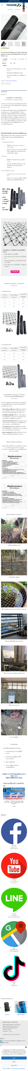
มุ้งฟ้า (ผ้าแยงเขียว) (20, 1014)
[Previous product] (15, 12)
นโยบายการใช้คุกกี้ (6, 1068)
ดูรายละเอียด (14, 1065)
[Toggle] (4, 751)
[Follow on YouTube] (24, 10)
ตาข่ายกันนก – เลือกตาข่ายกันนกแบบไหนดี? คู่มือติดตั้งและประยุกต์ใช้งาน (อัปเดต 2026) (14, 802)
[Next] (25, 27)
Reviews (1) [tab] (3, 94)
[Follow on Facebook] (24, 4)
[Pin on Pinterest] (9, 84)
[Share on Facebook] (5, 84)
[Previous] (3, 27)
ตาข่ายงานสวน (17, 9)
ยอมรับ (14, 1058)
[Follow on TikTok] (24, 6)
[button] (26, 1047)
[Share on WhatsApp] (2, 84)
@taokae (8, 1040)
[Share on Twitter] (7, 84)
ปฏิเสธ (13, 1061)
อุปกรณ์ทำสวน (10, 9)
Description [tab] (4, 91)
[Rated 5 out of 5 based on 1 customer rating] (14, 50)
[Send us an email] (24, 8)
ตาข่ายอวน (7, 1014)
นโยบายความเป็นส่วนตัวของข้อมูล (18, 1068)
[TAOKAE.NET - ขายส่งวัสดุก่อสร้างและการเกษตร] (13, 5)
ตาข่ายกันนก (18, 774)
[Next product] (13, 12)
